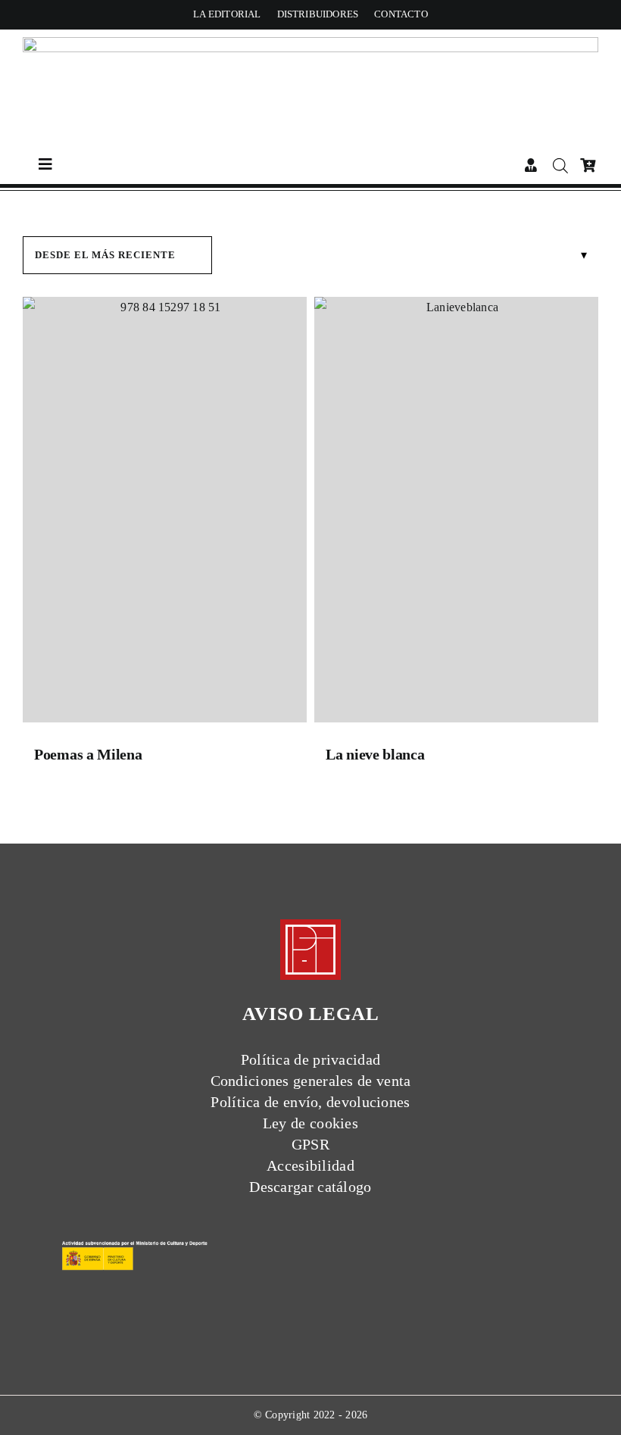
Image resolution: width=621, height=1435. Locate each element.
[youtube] (351, 1232)
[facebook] (270, 1232)
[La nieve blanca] (456, 514)
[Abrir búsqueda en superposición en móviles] (558, 165)
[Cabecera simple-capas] (310, 42)
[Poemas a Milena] (165, 514)
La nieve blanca (375, 754)
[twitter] (297, 1232)
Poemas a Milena (88, 754)
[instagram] (324, 1232)
